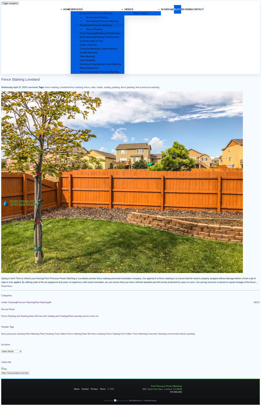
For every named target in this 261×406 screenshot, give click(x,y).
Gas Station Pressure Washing (102, 21)
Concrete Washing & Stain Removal (98, 48)
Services (77, 9)
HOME (67, 9)
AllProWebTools (135, 400)
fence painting (127, 87)
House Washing (94, 29)
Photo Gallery (141, 13)
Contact (198, 9)
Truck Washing (140, 333)
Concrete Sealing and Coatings (53, 316)
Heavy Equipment (89, 68)
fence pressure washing (147, 87)
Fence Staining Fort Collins (119, 333)
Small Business (150, 400)
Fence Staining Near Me (79, 333)
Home (76, 389)
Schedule (167, 9)
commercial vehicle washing (181, 333)
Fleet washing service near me (83, 316)
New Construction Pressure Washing (99, 72)
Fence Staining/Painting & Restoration (100, 33)
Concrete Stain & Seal (91, 41)
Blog (177, 9)
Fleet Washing (87, 56)
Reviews (186, 9)
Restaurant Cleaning (97, 17)
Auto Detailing (87, 60)
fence (87, 87)
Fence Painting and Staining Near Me (19, 316)
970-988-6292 (176, 392)
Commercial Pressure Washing (96, 13)
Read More (6, 286)
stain (93, 87)
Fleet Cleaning (47, 333)
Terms (103, 389)
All (50, 302)
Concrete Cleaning (157, 333)
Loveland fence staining (71, 87)
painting (116, 87)
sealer (100, 87)
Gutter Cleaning (88, 44)
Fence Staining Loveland (20, 79)
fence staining (52, 87)
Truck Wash (60, 333)
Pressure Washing (26, 302)
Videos (128, 9)
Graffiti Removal (88, 52)
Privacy (94, 389)
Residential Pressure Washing (95, 25)
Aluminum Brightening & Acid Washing (100, 64)
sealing (107, 87)
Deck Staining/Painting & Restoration (99, 37)
